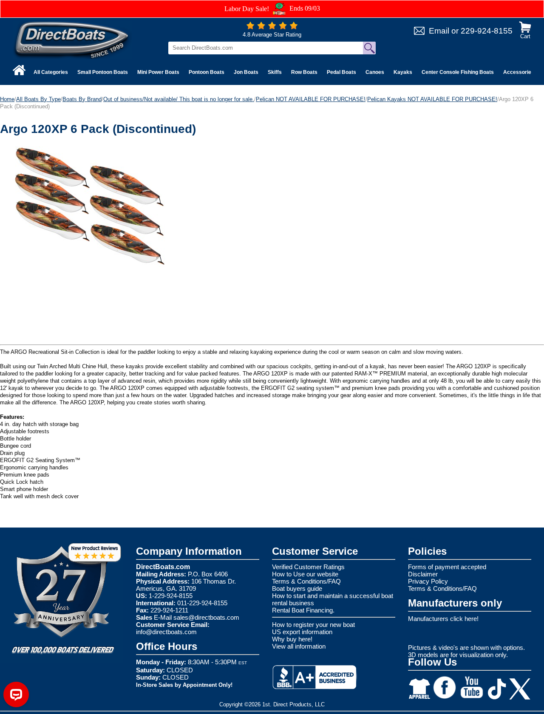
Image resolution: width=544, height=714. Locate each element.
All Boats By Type (38, 99)
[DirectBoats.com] (72, 40)
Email (439, 30)
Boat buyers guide (297, 588)
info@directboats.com (166, 631)
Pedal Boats (341, 72)
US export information (302, 631)
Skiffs (275, 72)
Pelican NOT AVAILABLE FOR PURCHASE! (311, 99)
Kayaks (403, 72)
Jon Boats (246, 72)
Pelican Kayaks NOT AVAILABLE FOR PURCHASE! (432, 99)
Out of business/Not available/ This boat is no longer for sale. (178, 99)
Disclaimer (423, 574)
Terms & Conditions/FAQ (306, 581)
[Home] (19, 70)
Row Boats (304, 72)
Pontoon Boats (206, 72)
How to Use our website (305, 574)
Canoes (375, 72)
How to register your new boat (313, 624)
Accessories (518, 72)
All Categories (51, 72)
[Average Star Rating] (272, 27)
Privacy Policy (428, 581)
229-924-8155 (487, 30)
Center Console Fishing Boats (458, 72)
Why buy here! (292, 639)
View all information (299, 646)
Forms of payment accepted (447, 566)
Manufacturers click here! (443, 618)
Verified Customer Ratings (308, 566)
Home (7, 99)
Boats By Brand (82, 99)
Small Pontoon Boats (102, 72)
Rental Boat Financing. (303, 610)
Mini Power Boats (158, 72)
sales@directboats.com (206, 617)
